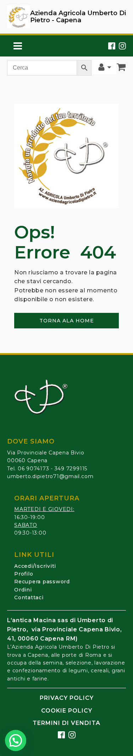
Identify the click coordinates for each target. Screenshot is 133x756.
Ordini (23, 590)
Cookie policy (66, 710)
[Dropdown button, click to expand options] (104, 67)
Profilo (23, 574)
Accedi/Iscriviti (35, 566)
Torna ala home (66, 320)
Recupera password (42, 581)
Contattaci (29, 597)
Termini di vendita (66, 723)
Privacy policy (67, 698)
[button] (15, 740)
